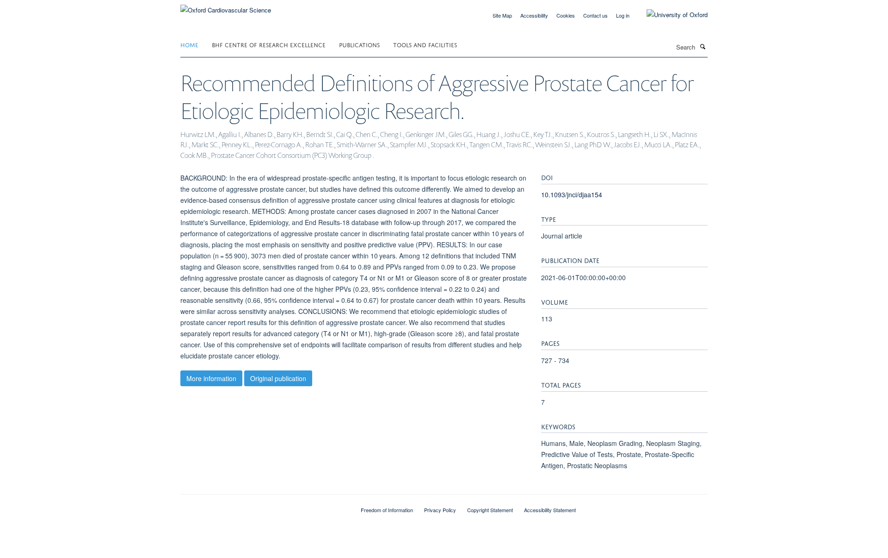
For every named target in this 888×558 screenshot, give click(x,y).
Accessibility (534, 15)
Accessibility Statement (550, 510)
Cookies (565, 15)
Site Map (502, 15)
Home (189, 44)
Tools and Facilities (425, 44)
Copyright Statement (490, 510)
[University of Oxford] (670, 14)
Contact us (595, 15)
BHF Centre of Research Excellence (269, 44)
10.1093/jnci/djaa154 (571, 194)
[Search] (702, 46)
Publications (359, 44)
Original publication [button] (278, 378)
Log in (622, 15)
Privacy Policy (440, 510)
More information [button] (211, 378)
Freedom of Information (387, 510)
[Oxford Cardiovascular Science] (225, 6)
